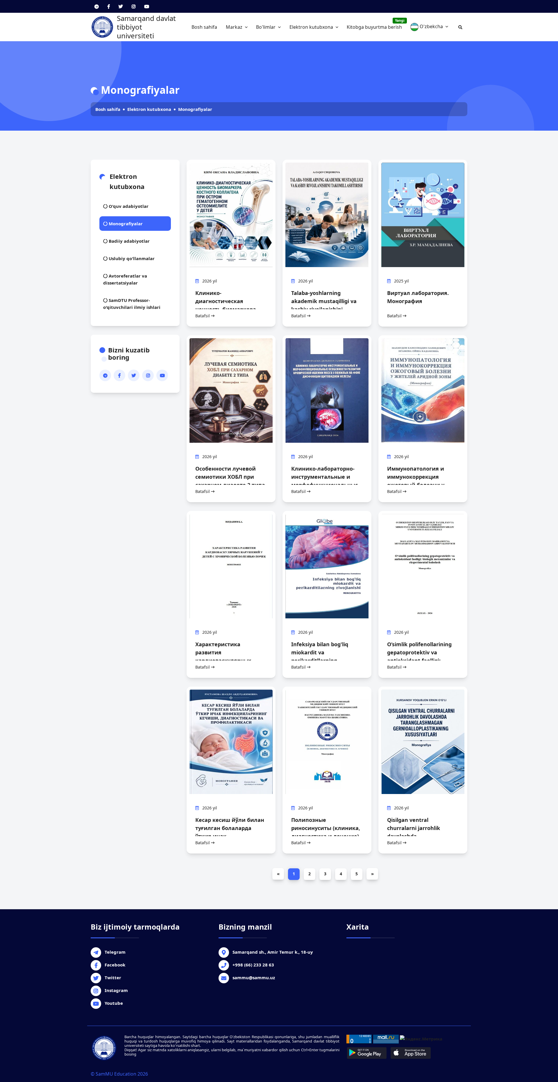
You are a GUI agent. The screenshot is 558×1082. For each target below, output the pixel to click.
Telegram (115, 952)
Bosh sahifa (204, 27)
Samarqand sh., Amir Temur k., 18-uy (273, 952)
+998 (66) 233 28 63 (253, 965)
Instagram (116, 990)
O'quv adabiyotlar (128, 206)
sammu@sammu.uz (254, 977)
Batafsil (203, 315)
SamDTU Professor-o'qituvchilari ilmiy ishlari (131, 303)
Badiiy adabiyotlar (129, 241)
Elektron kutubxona (311, 27)
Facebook (115, 965)
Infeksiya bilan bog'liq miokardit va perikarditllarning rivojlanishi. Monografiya (323, 656)
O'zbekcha (431, 26)
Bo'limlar (266, 27)
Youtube (114, 1003)
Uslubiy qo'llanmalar (131, 258)
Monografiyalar (195, 109)
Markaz (235, 27)
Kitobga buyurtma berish (376, 24)
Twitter (113, 977)
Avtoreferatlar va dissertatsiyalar (125, 279)
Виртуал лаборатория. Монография (418, 297)
